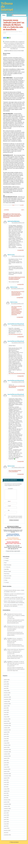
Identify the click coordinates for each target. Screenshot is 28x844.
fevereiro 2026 (7, 692)
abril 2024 (6, 740)
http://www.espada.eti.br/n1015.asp (15, 334)
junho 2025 (6, 710)
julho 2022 (6, 780)
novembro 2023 (7, 751)
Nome (9, 501)
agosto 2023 (6, 758)
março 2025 (6, 716)
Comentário (10, 488)
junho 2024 (6, 736)
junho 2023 (6, 762)
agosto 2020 (6, 810)
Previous (6, 209)
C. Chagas (6, 558)
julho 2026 (6, 681)
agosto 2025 (6, 705)
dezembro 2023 (7, 749)
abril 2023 (6, 764)
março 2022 (6, 788)
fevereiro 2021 (7, 799)
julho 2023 (6, 760)
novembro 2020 (7, 804)
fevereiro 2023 (7, 769)
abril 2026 (6, 688)
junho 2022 (6, 782)
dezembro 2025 (7, 697)
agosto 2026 (6, 679)
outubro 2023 (7, 753)
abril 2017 (6, 832)
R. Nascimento (7, 578)
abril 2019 (6, 826)
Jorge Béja (6, 569)
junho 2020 (6, 815)
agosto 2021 (6, 791)
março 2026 (6, 690)
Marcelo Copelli (7, 571)
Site (8, 510)
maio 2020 (6, 817)
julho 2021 (6, 793)
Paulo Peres (6, 573)
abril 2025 (6, 714)
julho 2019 (6, 819)
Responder (21, 250)
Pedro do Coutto (7, 575)
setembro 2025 (7, 703)
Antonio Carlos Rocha (12, 649)
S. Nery (5, 580)
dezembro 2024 (7, 723)
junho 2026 (6, 684)
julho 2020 (6, 812)
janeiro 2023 (6, 771)
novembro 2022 (7, 775)
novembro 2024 (7, 725)
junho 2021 (6, 795)
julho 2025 (6, 708)
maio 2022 (6, 784)
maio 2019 (6, 823)
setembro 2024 (7, 729)
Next (23, 209)
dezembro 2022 (7, 773)
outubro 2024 (7, 727)
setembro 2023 (7, 756)
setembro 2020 (7, 808)
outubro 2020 (7, 806)
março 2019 (6, 828)
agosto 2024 (6, 732)
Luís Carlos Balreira (14, 221)
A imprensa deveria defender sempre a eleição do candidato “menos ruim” (16, 615)
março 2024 (6, 743)
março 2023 (6, 767)
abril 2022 (6, 786)
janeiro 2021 (6, 802)
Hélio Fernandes (7, 564)
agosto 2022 (6, 778)
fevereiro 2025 (7, 718)
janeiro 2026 (6, 694)
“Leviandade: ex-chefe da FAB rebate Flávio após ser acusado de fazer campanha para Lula (15, 663)
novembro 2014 (7, 834)
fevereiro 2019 (7, 830)
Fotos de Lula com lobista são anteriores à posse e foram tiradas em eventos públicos (15, 628)
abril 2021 (6, 797)
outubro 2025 (7, 701)
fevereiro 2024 (7, 745)
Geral (5, 562)
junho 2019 (6, 821)
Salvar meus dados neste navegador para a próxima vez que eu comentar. (15, 517)
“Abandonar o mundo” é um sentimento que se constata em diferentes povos (15, 651)
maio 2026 (6, 686)
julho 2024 (6, 734)
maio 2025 (6, 712)
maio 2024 (6, 738)
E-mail (9, 505)
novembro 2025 (7, 699)
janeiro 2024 (6, 747)
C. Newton (6, 560)
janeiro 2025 (6, 721)
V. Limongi (6, 582)
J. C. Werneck (7, 567)
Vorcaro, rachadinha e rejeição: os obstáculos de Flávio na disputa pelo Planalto (15, 640)
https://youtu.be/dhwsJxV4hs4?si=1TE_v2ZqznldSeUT (15, 471)
